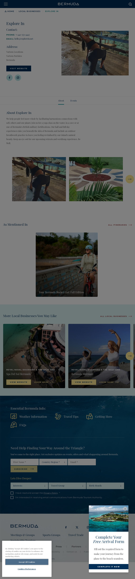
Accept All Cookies (27, 562)
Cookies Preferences (27, 569)
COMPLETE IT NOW (109, 567)
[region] (27, 559)
